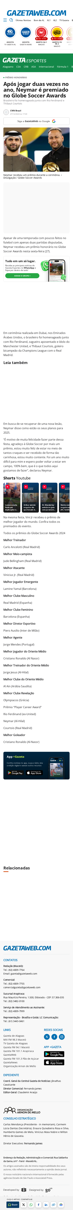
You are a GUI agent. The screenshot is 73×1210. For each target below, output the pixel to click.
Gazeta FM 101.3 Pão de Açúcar (21, 1058)
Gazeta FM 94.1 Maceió (16, 1047)
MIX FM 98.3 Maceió (14, 1039)
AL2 (55, 20)
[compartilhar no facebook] (38, 1205)
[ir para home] (36, 13)
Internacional (46, 67)
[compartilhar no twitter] (24, 1205)
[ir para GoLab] (40, 1190)
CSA (18, 67)
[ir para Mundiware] (14, 1190)
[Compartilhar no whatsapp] (31, 1205)
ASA (33, 67)
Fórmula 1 (62, 67)
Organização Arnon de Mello (19, 1066)
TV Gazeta (64, 20)
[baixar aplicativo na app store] (34, 773)
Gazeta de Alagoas (13, 1035)
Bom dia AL (39, 20)
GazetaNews (10, 1062)
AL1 (49, 20)
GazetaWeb (9, 1054)
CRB (26, 67)
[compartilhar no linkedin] (46, 1205)
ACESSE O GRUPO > (22, 276)
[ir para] (54, 1054)
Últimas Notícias (23, 20)
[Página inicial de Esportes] (23, 60)
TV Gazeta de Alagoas (15, 1043)
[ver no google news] (61, 1205)
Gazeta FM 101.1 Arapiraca (18, 1051)
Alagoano (8, 67)
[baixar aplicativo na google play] (15, 773)
